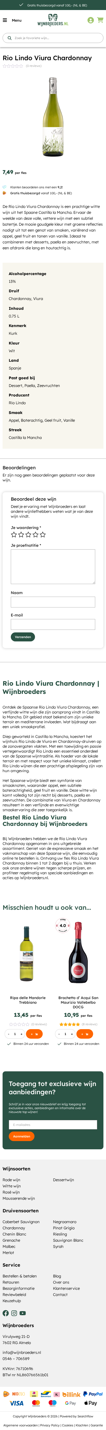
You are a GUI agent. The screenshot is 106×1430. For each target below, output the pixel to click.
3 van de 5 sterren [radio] (28, 535)
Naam (17, 593)
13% (12, 281)
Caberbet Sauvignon (21, 1221)
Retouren (11, 1282)
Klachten (82, 1425)
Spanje (15, 368)
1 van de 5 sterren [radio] (14, 535)
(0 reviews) (33, 66)
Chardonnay (20, 298)
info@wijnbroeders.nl (22, 1352)
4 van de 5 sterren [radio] (35, 535)
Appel (14, 420)
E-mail (17, 615)
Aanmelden (21, 1136)
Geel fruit (53, 420)
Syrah (58, 1246)
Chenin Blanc (14, 1234)
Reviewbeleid (14, 1294)
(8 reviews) (89, 1024)
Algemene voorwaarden (20, 1425)
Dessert (15, 385)
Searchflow (85, 1416)
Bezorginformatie (18, 1288)
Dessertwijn (63, 1179)
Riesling (60, 1234)
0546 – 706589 (16, 1358)
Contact (60, 1294)
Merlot (8, 1252)
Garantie (97, 1425)
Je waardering (26, 527)
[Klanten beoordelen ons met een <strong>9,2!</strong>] (4, 187)
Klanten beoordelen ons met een (36, 187)
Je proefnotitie (26, 545)
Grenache (11, 1240)
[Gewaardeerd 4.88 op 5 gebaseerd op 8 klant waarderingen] (69, 1024)
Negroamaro (64, 1221)
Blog (57, 1276)
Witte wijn (12, 1186)
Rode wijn (11, 1179)
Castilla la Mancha (25, 437)
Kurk (13, 333)
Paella (29, 385)
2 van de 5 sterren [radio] (21, 535)
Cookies (67, 1425)
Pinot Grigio (64, 1227)
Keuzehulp (12, 1300)
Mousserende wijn (19, 1198)
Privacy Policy (50, 1425)
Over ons (61, 1282)
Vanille (69, 420)
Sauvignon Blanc (68, 1240)
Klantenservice (66, 1288)
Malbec (9, 1246)
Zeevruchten (48, 385)
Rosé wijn (11, 1192)
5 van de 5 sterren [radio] (43, 535)
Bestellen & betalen (20, 1276)
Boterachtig (31, 420)
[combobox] (53, 38)
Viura (38, 298)
